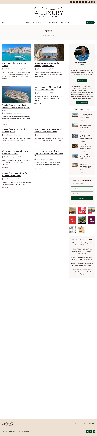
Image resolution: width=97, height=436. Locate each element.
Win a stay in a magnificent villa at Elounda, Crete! (16, 152)
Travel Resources (65, 22)
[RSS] (94, 2)
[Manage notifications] (93, 432)
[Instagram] (89, 2)
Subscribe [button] (90, 22)
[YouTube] (92, 2)
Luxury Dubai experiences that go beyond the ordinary (85, 146)
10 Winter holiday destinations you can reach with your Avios (86, 137)
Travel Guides (50, 35)
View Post (6, 82)
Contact (84, 423)
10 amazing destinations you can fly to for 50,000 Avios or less (85, 126)
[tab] (76, 109)
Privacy (91, 423)
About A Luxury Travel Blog (12, 2)
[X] (90, 431)
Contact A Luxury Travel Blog (33, 2)
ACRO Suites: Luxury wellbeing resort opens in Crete (48, 64)
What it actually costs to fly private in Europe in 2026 (86, 115)
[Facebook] (74, 2)
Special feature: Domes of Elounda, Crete (13, 130)
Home (44, 35)
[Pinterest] (83, 2)
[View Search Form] (3, 22)
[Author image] (2, 69)
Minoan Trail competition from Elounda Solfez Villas (15, 174)
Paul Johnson (41, 69)
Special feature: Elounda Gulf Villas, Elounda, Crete (47, 88)
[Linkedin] (80, 2)
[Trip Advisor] (86, 2)
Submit (81, 198)
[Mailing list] (71, 2)
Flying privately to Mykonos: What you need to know (85, 156)
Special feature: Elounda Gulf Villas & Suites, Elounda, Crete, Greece (16, 107)
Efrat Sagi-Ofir (9, 69)
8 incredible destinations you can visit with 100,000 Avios (85, 167)
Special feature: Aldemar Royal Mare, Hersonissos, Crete (48, 130)
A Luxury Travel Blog (9, 431)
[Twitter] (77, 2)
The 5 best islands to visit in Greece (14, 64)
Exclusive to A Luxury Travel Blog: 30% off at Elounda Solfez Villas (48, 153)
